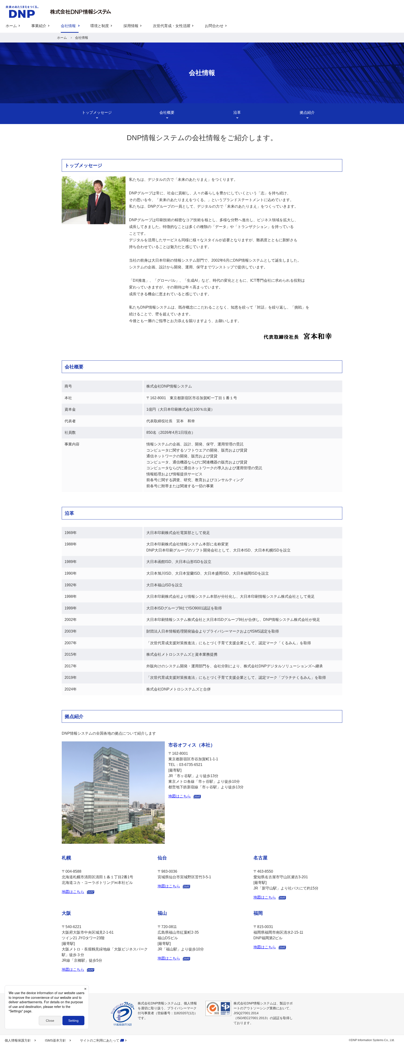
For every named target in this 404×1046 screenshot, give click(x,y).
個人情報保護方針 (18, 1040)
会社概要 (166, 112)
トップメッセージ (97, 112)
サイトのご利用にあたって (99, 1040)
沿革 (237, 112)
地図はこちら (179, 796)
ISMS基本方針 (55, 1040)
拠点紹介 (307, 112)
